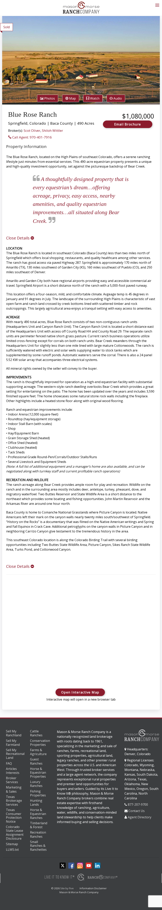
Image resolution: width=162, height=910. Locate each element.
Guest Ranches (36, 761)
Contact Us (136, 811)
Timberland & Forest (38, 825)
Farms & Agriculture (38, 752)
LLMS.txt (12, 850)
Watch (94, 98)
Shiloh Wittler (52, 130)
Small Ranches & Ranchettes (38, 846)
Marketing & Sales (14, 789)
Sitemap (12, 844)
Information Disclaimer (93, 888)
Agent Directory (139, 817)
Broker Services (12, 780)
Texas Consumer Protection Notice (14, 815)
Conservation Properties (40, 743)
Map (72, 98)
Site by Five (67, 888)
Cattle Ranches (36, 733)
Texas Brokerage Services (14, 801)
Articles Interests (12, 771)
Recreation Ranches (38, 834)
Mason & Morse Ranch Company (79, 892)
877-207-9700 (138, 804)
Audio (117, 98)
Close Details (18, 238)
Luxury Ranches (36, 784)
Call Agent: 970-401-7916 (31, 137)
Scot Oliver (32, 130)
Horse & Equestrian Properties (38, 773)
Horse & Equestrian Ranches (38, 814)
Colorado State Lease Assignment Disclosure (15, 832)
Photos (49, 98)
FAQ (9, 763)
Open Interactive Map (80, 692)
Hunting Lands (36, 802)
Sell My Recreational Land (15, 754)
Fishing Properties (38, 793)
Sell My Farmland (13, 743)
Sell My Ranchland (13, 733)
